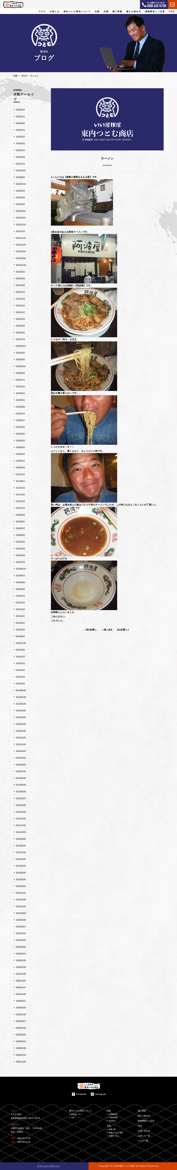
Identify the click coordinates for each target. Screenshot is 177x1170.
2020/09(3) (20, 325)
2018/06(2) (20, 454)
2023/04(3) (20, 136)
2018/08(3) (20, 447)
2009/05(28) (21, 1028)
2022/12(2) (20, 163)
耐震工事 (112, 1129)
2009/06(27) (21, 1021)
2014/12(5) (20, 609)
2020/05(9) (20, 352)
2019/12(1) (20, 386)
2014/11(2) (20, 616)
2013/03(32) (21, 717)
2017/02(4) (20, 501)
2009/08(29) (21, 1007)
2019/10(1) (20, 393)
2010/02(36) (21, 967)
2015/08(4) (20, 555)
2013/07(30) (21, 697)
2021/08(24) (21, 258)
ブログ (42, 11)
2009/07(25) (21, 1014)
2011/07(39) (21, 852)
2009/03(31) (21, 1041)
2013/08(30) (21, 690)
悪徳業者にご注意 (155, 11)
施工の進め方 (133, 11)
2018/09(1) (20, 440)
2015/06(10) (21, 569)
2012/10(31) (21, 751)
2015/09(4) (20, 548)
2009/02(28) (21, 1048)
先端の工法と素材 (116, 1133)
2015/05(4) (20, 575)
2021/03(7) (20, 292)
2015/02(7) (20, 596)
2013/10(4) (20, 677)
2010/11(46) (21, 906)
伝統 (109, 1111)
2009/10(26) (21, 994)
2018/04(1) (20, 461)
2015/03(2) (20, 589)
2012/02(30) (21, 805)
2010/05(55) (21, 947)
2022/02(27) (21, 217)
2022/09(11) (21, 170)
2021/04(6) (20, 285)
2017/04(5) (20, 494)
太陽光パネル (114, 1136)
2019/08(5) (20, 407)
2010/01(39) (21, 974)
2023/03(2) (20, 143)
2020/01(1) (20, 380)
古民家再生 (113, 1114)
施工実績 (117, 11)
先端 (109, 1126)
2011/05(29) (21, 866)
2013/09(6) (20, 683)
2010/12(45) (21, 899)
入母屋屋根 (113, 1117)
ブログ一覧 (143, 1141)
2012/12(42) (21, 737)
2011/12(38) (21, 818)
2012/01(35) (21, 812)
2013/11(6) (20, 670)
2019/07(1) (20, 413)
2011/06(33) (21, 859)
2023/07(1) (20, 130)
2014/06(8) (20, 650)
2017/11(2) (20, 474)
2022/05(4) (20, 197)
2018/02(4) (20, 467)
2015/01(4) (20, 602)
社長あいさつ (76, 1114)
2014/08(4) (20, 636)
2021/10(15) (21, 244)
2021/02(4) (20, 299)
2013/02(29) (21, 724)
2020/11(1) (20, 312)
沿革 (73, 1117)
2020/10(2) (20, 319)
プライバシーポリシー (48, 1166)
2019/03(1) (20, 427)
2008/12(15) (21, 1061)
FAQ (171, 11)
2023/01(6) (20, 157)
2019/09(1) (20, 400)
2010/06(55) (21, 940)
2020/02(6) (20, 373)
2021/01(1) (20, 305)
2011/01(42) (21, 893)
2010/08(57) (21, 926)
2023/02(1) (20, 150)
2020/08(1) (20, 332)
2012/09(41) (21, 758)
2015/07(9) (20, 562)
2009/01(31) (21, 1055)
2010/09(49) (21, 920)
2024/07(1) (20, 116)
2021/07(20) (21, 265)
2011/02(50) (21, 886)
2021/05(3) (20, 278)
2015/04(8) (20, 582)
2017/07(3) (20, 488)
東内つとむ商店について (80, 1111)
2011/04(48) (21, 872)
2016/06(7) (20, 528)
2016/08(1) (20, 521)
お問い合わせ (144, 1131)
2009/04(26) (21, 1034)
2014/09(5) (20, 629)
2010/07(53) (21, 933)
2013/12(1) (20, 663)
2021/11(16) (21, 238)
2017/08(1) (20, 481)
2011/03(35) (21, 879)
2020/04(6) (20, 359)
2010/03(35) (21, 960)
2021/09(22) (21, 251)
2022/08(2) (20, 177)
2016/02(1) (20, 541)
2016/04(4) (20, 535)
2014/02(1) (20, 656)
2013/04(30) (21, 710)
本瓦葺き (112, 1121)
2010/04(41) (21, 953)
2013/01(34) (21, 731)
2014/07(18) (21, 643)
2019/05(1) (20, 420)
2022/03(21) (21, 211)
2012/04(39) (21, 791)
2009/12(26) (21, 980)
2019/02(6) (20, 433)
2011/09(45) (21, 839)
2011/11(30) (21, 825)
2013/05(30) (21, 704)
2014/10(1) (20, 623)
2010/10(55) (21, 913)
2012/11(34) (21, 744)
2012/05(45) (21, 785)
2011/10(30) (21, 832)
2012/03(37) (21, 798)
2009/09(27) (21, 1001)
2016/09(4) (20, 515)
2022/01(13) (21, 224)
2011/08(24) (21, 845)
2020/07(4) (20, 339)
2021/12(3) (20, 231)
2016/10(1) (20, 508)
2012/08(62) (21, 764)
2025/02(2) (20, 109)
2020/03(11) (21, 366)
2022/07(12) (21, 184)
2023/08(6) (20, 123)
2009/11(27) (21, 987)
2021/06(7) (20, 272)
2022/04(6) (20, 204)
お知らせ (55, 11)
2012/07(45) (21, 771)
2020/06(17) (21, 346)
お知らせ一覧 (144, 1136)
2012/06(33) (21, 778)
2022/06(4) (20, 191)
